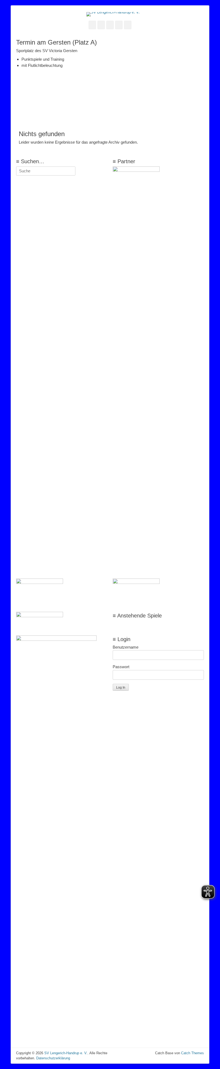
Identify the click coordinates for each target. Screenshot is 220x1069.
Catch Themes (192, 1053)
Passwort (121, 666)
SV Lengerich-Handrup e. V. (65, 1053)
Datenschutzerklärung (53, 1058)
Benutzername (125, 647)
